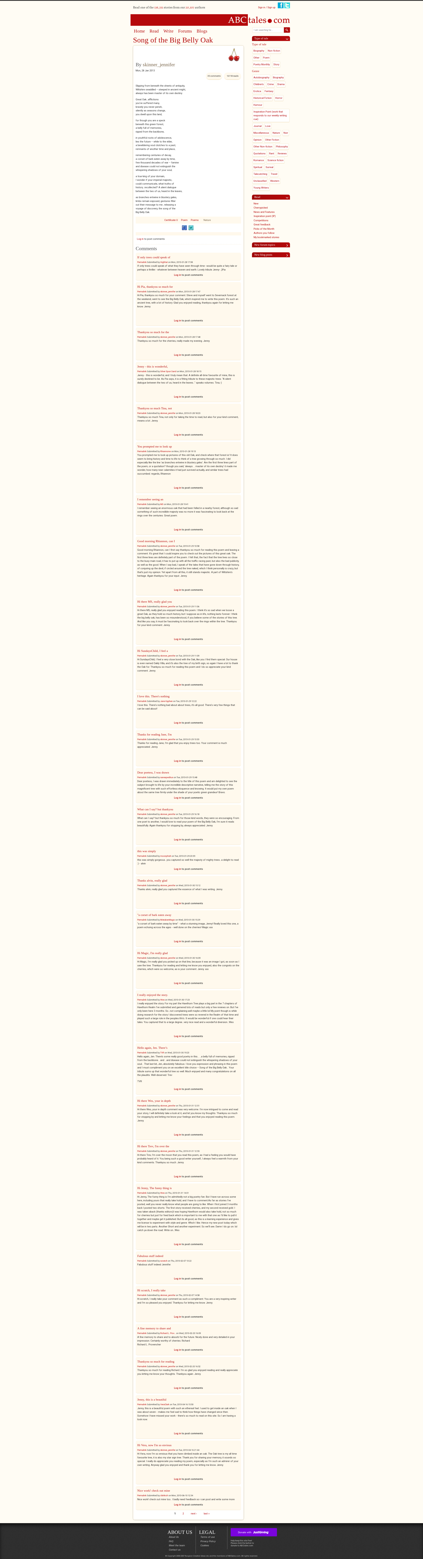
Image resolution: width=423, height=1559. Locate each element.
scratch (163, 1261)
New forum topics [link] (264, 244)
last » (207, 1513)
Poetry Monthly (261, 64)
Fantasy (269, 91)
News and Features (264, 212)
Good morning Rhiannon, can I (156, 541)
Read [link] (257, 197)
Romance (258, 160)
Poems (195, 220)
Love (267, 126)
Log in (140, 238)
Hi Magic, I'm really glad (152, 953)
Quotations (259, 153)
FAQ (171, 1541)
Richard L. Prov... (168, 1333)
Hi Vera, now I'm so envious (154, 1445)
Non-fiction (274, 50)
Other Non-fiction (262, 146)
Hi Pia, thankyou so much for (155, 286)
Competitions (261, 220)
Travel (274, 174)
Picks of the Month (264, 228)
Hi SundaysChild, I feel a (152, 651)
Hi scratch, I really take (151, 1290)
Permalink (142, 262)
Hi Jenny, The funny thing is (154, 1188)
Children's (258, 84)
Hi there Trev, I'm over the (153, 1146)
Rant (271, 153)
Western (274, 180)
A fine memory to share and (154, 1328)
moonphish (165, 856)
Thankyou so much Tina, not (154, 408)
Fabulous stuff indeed (150, 1256)
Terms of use (207, 1537)
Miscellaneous (261, 132)
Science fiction (276, 160)
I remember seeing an (150, 499)
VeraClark (164, 1404)
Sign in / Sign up (266, 7)
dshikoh (164, 1495)
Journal (257, 126)
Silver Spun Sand (168, 371)
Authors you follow (264, 232)
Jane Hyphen (166, 701)
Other (256, 57)
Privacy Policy (208, 1541)
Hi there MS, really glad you (154, 601)
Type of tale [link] (261, 38)
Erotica (257, 91)
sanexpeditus (166, 777)
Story (276, 64)
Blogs (202, 31)
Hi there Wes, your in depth (154, 1100)
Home (139, 31)
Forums (185, 31)
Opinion (257, 139)
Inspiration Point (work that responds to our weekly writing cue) (270, 115)
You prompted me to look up (154, 446)
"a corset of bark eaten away (154, 915)
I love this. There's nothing (153, 696)
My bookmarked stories (266, 237)
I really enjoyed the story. (152, 995)
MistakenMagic (167, 920)
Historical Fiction (262, 97)
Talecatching (260, 174)
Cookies (204, 1545)
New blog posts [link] (263, 254)
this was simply (146, 851)
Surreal (269, 167)
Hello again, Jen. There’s (152, 1047)
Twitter (191, 228)
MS (161, 504)
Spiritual (257, 167)
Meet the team (177, 1545)
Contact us (175, 1549)
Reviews (282, 153)
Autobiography (261, 77)
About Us (174, 1537)
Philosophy (282, 146)
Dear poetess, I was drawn (153, 772)
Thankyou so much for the (153, 332)
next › (194, 1513)
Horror (278, 97)
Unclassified (260, 180)
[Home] (211, 19)
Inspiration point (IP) (265, 216)
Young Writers (261, 187)
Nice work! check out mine (153, 1490)
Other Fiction (272, 139)
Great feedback (262, 224)
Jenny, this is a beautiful (151, 1399)
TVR (162, 1052)
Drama (281, 84)
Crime (270, 84)
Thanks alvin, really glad (152, 880)
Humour (257, 104)
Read (154, 31)
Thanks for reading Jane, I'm (154, 734)
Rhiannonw (165, 451)
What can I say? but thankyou (155, 809)
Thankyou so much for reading (155, 1361)
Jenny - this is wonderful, (152, 366)
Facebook (184, 228)
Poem (184, 220)
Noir (286, 132)
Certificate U (171, 220)
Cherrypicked (261, 207)
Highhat (164, 262)
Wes (162, 1000)
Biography (258, 50)
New (256, 203)
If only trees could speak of (153, 257)
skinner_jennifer (159, 64)
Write (168, 31)
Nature (207, 220)
